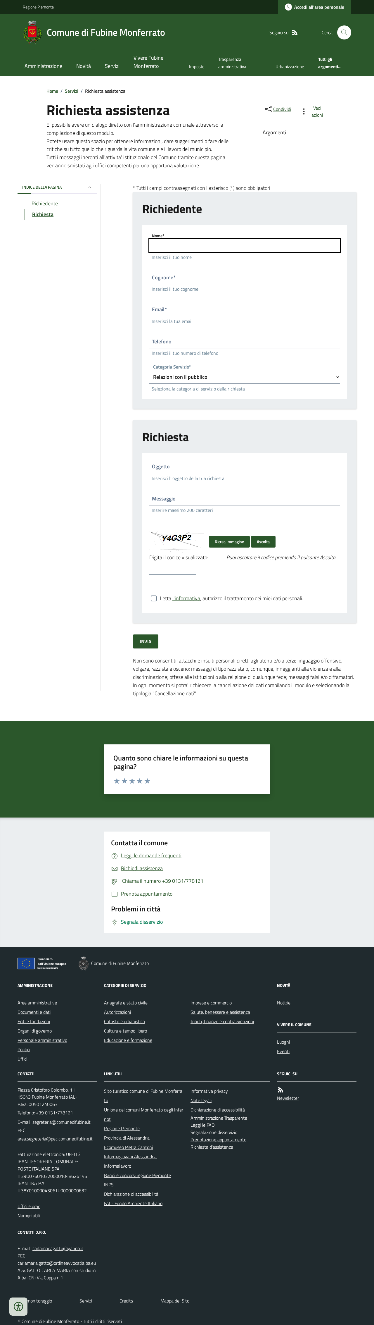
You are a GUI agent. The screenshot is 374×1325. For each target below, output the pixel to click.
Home (52, 90)
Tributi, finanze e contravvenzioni (222, 1021)
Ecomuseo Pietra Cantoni (128, 1147)
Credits (126, 1300)
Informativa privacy (209, 1091)
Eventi (283, 1051)
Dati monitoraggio (35, 1300)
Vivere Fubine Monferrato (148, 62)
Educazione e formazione (128, 1040)
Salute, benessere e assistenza (220, 1012)
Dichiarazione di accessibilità (131, 1193)
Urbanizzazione (290, 66)
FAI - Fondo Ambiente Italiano (133, 1203)
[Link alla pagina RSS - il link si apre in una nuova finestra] (294, 32)
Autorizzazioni (117, 1012)
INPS (109, 1184)
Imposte (197, 66)
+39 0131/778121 (54, 1112)
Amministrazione (43, 66)
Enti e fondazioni (34, 1021)
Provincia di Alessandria (127, 1137)
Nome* (158, 236)
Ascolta (263, 541)
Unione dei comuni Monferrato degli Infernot (143, 1114)
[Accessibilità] (18, 1306)
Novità (83, 66)
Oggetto (161, 466)
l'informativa (186, 598)
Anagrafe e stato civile (126, 1002)
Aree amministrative (37, 1002)
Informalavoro (117, 1165)
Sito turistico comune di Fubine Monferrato (143, 1095)
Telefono (162, 341)
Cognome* (164, 277)
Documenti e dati (34, 1012)
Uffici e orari (29, 1206)
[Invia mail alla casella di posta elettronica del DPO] (57, 1248)
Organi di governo (35, 1030)
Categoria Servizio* (172, 367)
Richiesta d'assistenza (212, 1146)
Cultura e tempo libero (125, 1030)
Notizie (283, 1002)
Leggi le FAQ (203, 1124)
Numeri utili (29, 1215)
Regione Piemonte (38, 7)
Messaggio (164, 499)
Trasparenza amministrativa (232, 63)
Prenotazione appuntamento (218, 1139)
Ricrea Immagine (229, 541)
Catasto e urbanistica (124, 1021)
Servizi (112, 66)
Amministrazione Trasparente (219, 1117)
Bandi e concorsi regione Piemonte (137, 1175)
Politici (24, 1049)
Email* (159, 309)
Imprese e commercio (211, 1002)
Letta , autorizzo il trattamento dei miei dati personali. (231, 598)
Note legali (201, 1100)
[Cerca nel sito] (342, 32)
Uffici (22, 1058)
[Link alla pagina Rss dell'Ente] (280, 1090)
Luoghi (283, 1041)
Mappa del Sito (174, 1300)
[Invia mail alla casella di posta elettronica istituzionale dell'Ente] (61, 1122)
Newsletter (288, 1098)
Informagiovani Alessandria (130, 1156)
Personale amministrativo (42, 1040)
